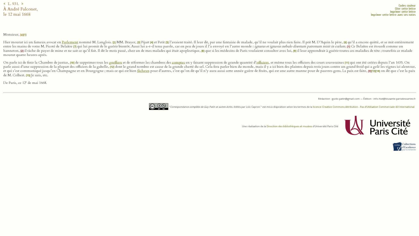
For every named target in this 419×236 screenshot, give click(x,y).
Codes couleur (407, 5)
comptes (178, 62)
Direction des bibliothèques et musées (289, 126)
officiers (262, 62)
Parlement (70, 42)
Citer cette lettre (405, 8)
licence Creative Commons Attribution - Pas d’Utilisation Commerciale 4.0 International (363, 106)
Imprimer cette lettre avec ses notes (393, 15)
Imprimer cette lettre (403, 12)
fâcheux (143, 70)
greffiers (115, 62)
